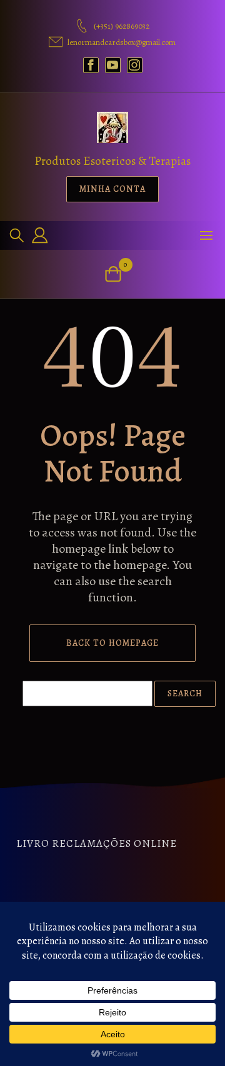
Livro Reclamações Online (96, 843)
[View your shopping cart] (112, 273)
